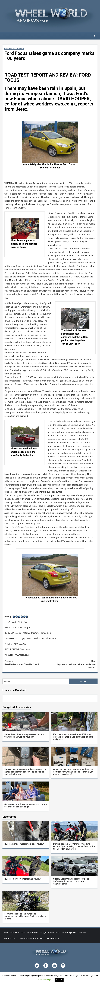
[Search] (94, 36)
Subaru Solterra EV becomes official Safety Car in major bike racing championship (71, 881)
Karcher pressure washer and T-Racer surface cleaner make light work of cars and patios (73, 737)
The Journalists (52, 938)
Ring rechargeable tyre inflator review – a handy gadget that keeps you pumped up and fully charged (25, 772)
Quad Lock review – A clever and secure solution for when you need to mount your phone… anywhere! (73, 772)
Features (82, 932)
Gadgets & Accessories (50, 932)
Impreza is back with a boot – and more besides (76, 664)
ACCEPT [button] (59, 980)
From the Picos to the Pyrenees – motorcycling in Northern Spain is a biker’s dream (25, 916)
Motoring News (69, 932)
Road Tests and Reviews (14, 49)
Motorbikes (32, 932)
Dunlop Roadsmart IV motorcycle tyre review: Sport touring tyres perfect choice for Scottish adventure (74, 846)
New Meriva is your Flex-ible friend (21, 663)
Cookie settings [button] (44, 979)
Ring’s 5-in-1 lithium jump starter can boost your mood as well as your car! (25, 735)
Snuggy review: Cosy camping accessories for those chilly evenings (25, 805)
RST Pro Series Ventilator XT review (22, 879)
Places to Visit (10, 938)
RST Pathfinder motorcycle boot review (24, 844)
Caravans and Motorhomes (31, 938)
